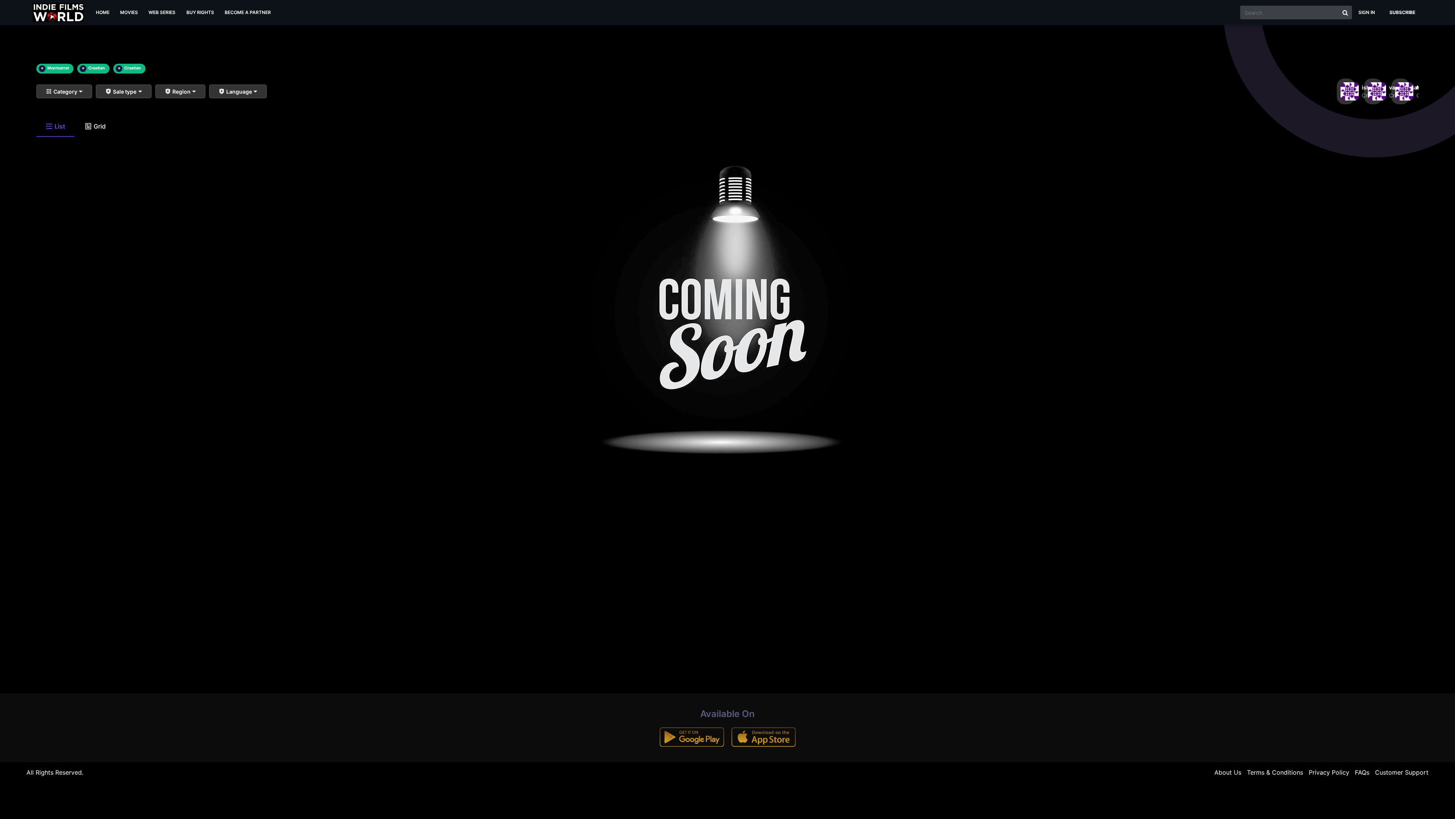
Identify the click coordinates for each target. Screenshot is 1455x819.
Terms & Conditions (1275, 772)
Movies (129, 12)
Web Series (162, 12)
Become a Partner (248, 12)
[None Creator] (1400, 91)
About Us (1227, 772)
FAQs (1362, 772)
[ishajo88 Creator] (1346, 91)
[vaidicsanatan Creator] (1373, 91)
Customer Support (1401, 772)
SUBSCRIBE (1402, 12)
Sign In (1366, 12)
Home (103, 12)
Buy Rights (200, 12)
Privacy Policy (1329, 772)
